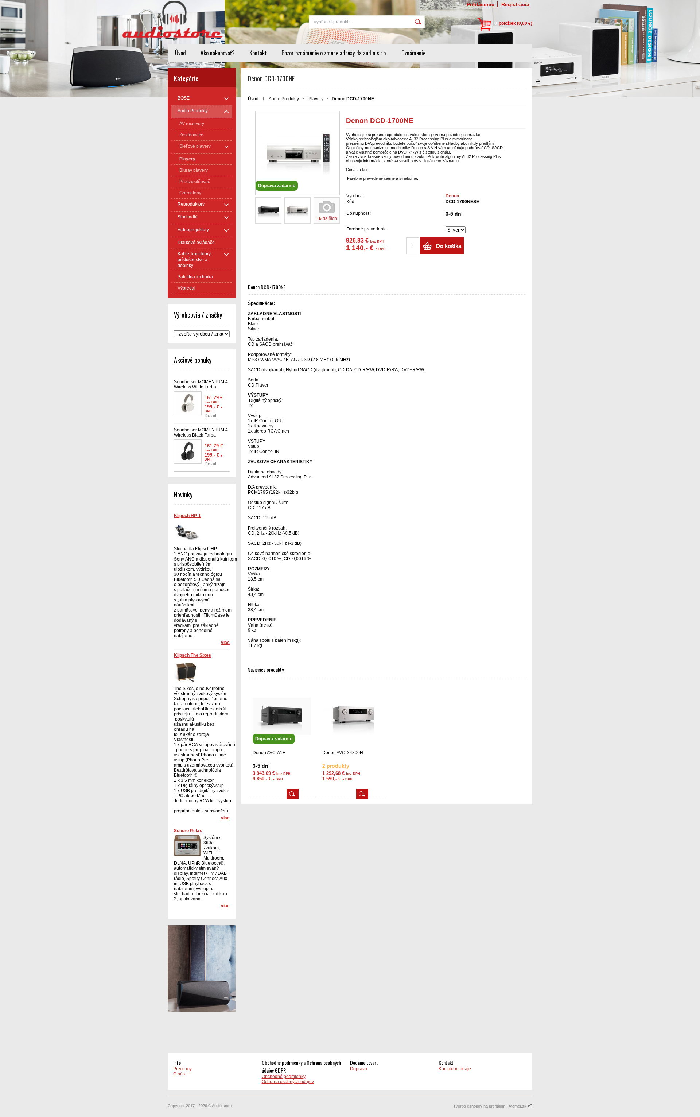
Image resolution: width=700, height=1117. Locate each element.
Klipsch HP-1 (187, 515)
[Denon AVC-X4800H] (351, 716)
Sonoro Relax (188, 830)
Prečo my (182, 1068)
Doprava (358, 1068)
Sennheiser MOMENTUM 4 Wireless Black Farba (201, 432)
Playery (315, 98)
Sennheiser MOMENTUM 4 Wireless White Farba (201, 384)
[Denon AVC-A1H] (293, 794)
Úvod (180, 53)
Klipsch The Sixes (192, 655)
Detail (210, 415)
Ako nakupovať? (218, 53)
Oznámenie (413, 53)
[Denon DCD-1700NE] (268, 210)
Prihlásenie (480, 4)
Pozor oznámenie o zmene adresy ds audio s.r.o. (334, 53)
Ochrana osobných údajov (288, 1081)
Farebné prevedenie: (367, 229)
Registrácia (515, 4)
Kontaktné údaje (455, 1068)
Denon (452, 195)
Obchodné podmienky (284, 1076)
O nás (179, 1074)
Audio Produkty (284, 98)
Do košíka (448, 246)
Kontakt (258, 53)
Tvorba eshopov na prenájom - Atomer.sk (490, 1106)
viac (225, 642)
